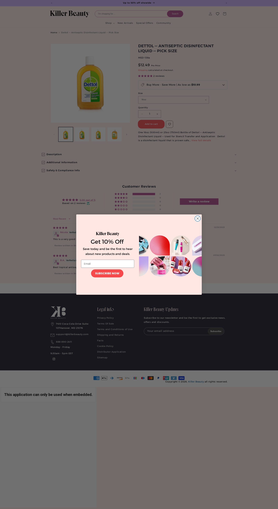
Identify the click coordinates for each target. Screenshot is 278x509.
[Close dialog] (197, 218)
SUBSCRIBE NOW (107, 273)
